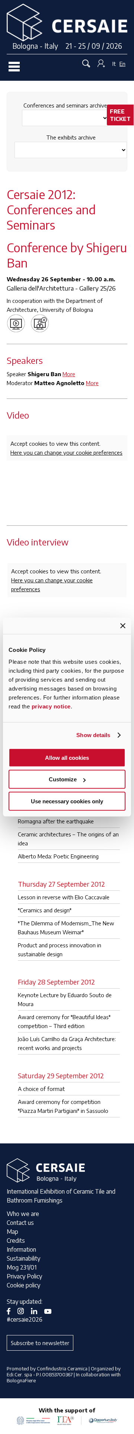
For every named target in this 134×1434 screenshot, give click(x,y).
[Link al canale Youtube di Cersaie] (50, 1310)
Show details (93, 735)
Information (21, 1249)
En (122, 63)
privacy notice (51, 706)
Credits (16, 1240)
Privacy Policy (24, 1276)
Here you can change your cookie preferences (66, 452)
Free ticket (120, 115)
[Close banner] (122, 625)
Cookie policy (23, 1285)
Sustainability (23, 1258)
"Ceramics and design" (44, 910)
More (69, 374)
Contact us (20, 1222)
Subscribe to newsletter (40, 1342)
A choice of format (41, 1088)
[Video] (18, 322)
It (114, 63)
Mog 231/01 (21, 1267)
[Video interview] (42, 322)
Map (12, 1231)
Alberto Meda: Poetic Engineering (58, 856)
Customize (63, 779)
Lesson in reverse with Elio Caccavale (63, 897)
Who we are (23, 1213)
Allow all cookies (67, 757)
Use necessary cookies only (67, 801)
